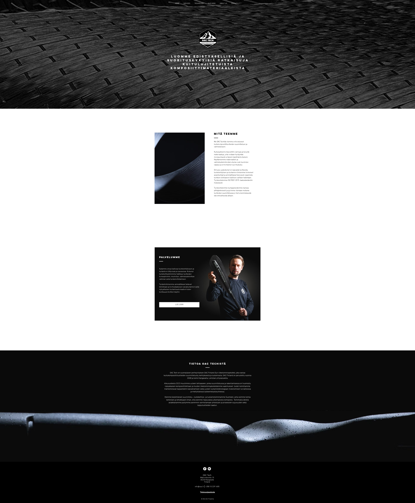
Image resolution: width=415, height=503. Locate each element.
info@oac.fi (199, 487)
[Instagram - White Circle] (209, 468)
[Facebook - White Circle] (204, 468)
